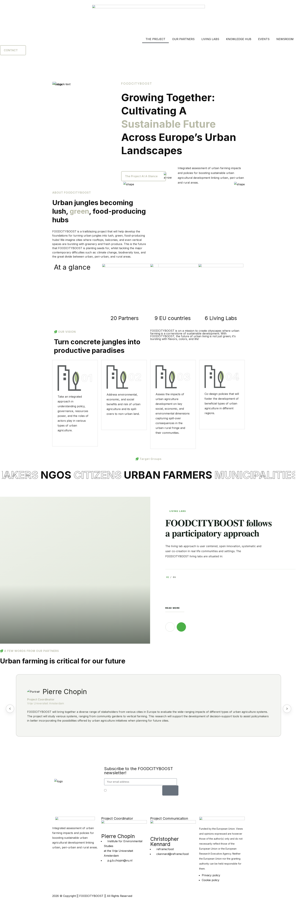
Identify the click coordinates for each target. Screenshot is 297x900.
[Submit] (170, 790)
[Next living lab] (181, 627)
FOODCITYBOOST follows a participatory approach (218, 528)
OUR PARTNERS (183, 39)
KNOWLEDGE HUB (238, 39)
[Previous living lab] (170, 627)
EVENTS (264, 39)
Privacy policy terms (136, 790)
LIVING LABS (210, 39)
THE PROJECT (155, 39)
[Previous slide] (10, 709)
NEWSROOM (285, 39)
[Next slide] (287, 709)
